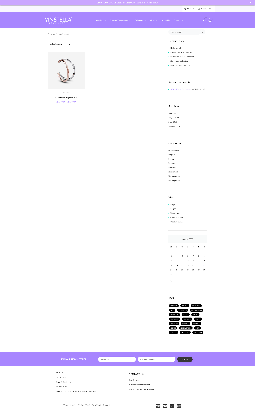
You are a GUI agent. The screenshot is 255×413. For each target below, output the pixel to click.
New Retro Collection (179, 61)
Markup (171, 163)
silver (173, 332)
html (196, 314)
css (172, 310)
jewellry (175, 319)
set (198, 328)
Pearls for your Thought (180, 65)
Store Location (134, 380)
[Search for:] (184, 32)
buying (171, 159)
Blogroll (171, 154)
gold (186, 314)
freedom (174, 314)
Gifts (152, 20)
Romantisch (173, 172)
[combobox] (60, 44)
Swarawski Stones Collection (182, 57)
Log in (173, 209)
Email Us (59, 373)
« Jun (170, 281)
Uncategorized (174, 176)
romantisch (186, 328)
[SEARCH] (202, 31)
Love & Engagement (119, 20)
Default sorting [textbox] (56, 44)
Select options (66, 107)
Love (198, 319)
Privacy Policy (61, 387)
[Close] (251, 3)
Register (173, 204)
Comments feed (176, 217)
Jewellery (99, 20)
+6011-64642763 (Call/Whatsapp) (141, 389)
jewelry (187, 319)
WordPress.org (176, 222)
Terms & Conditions (63, 382)
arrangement (173, 150)
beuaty (174, 305)
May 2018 (172, 122)
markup (174, 323)
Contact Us (178, 20)
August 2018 (173, 117)
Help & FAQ (60, 377)
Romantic (172, 167)
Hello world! (175, 48)
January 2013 (174, 126)
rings (173, 328)
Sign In (190, 9)
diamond (183, 310)
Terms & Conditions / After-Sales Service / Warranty (76, 391)
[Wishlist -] (204, 20)
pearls (196, 323)
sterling (185, 332)
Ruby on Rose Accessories (181, 52)
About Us (165, 20)
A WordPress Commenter (180, 89)
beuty (185, 305)
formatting (197, 310)
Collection (139, 20)
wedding (198, 332)
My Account (207, 9)
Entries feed (175, 213)
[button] (81, 55)
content (196, 305)
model (185, 323)
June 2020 (172, 113)
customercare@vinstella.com (139, 385)
